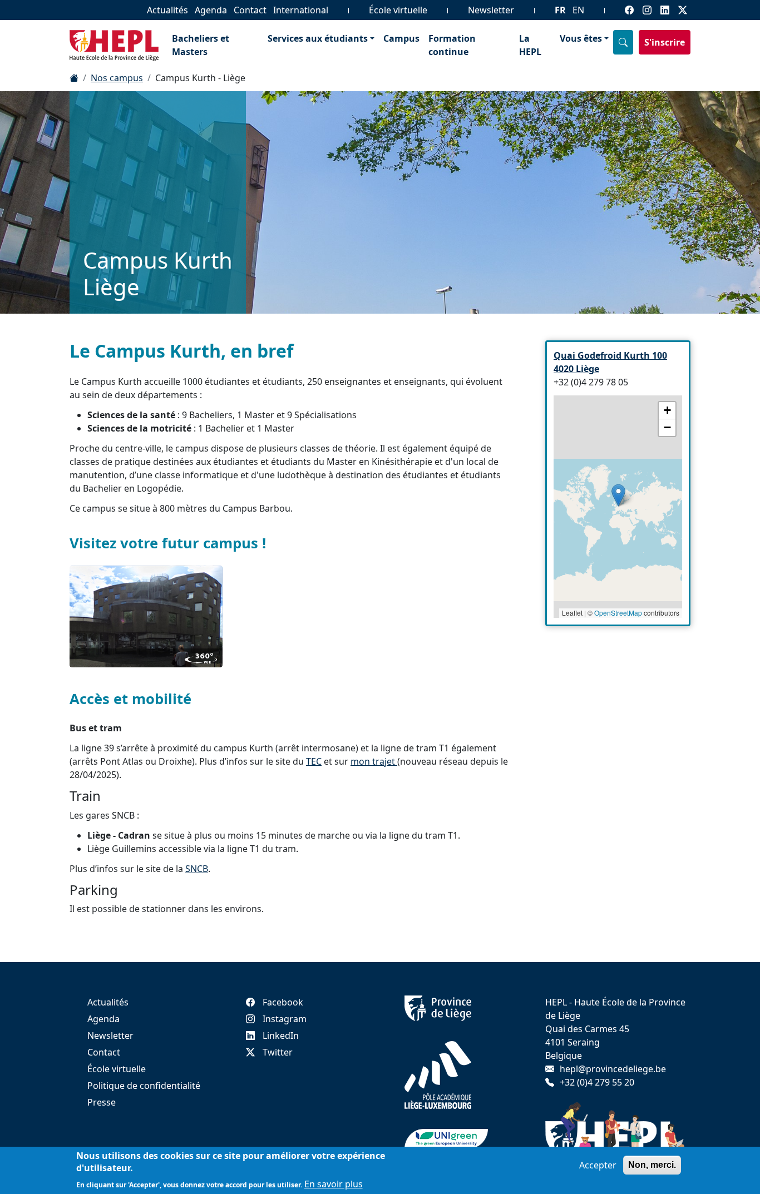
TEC (314, 761)
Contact (250, 10)
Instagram (285, 1019)
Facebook (283, 1002)
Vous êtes (581, 38)
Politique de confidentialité (143, 1085)
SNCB (196, 869)
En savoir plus (333, 1184)
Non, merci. (652, 1165)
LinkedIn (281, 1035)
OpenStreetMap (618, 612)
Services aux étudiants (318, 38)
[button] (618, 495)
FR (560, 10)
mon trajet (374, 761)
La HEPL (530, 45)
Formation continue (452, 45)
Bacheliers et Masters (200, 45)
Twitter (278, 1052)
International (300, 10)
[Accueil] (74, 78)
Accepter (597, 1165)
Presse (101, 1102)
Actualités (167, 10)
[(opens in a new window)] (146, 616)
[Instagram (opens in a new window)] (647, 10)
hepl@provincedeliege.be (613, 1069)
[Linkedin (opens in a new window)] (665, 10)
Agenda (211, 10)
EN (578, 10)
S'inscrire (664, 42)
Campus (401, 38)
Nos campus (117, 78)
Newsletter (491, 10)
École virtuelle (398, 10)
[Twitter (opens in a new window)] (682, 10)
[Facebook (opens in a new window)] (629, 10)
